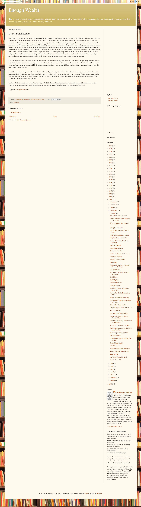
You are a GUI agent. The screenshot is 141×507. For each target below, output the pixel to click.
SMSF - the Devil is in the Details (120, 254)
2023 (110, 154)
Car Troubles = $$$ (115, 360)
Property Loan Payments (117, 259)
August (113, 213)
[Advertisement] (119, 60)
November (114, 205)
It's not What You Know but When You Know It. (120, 219)
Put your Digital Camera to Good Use (121, 308)
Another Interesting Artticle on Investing (119, 241)
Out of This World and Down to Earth (119, 231)
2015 (110, 177)
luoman (87, 493)
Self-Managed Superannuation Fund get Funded (120, 301)
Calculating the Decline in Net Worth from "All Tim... (121, 329)
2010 (110, 191)
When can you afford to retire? (119, 333)
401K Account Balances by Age (119, 235)
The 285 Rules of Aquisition (118, 216)
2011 (110, 188)
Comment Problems (116, 283)
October (113, 208)
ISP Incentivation (115, 270)
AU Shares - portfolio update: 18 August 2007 (119, 273)
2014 (110, 180)
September (114, 210)
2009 (110, 194)
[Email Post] (48, 99)
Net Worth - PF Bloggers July (119, 313)
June (112, 366)
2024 (110, 151)
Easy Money (113, 262)
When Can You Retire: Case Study (120, 325)
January (113, 380)
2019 (110, 166)
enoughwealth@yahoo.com (124, 392)
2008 (110, 197)
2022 (110, 157)
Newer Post (12, 116)
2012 (110, 185)
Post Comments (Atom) (24, 120)
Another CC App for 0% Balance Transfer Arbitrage (119, 266)
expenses (16, 102)
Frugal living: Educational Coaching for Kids (120, 339)
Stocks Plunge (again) (116, 343)
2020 (110, 163)
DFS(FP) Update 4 (115, 346)
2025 (110, 149)
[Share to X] (56, 99)
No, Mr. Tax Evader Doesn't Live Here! (120, 294)
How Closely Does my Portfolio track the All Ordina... (121, 321)
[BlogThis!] (54, 99)
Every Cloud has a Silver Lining (119, 297)
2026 (110, 146)
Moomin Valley (112, 101)
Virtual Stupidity (115, 310)
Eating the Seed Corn (116, 228)
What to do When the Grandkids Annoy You (119, 224)
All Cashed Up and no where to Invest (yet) (119, 289)
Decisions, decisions (116, 257)
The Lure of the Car (116, 251)
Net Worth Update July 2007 (118, 357)
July (112, 363)
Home (55, 116)
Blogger (99, 493)
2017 (110, 171)
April (112, 372)
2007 (110, 199)
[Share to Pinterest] (60, 99)
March (113, 375)
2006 (110, 384)
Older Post (97, 116)
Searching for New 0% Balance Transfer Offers (119, 317)
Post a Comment (16, 112)
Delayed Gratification (116, 248)
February (113, 377)
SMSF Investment (115, 245)
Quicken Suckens (115, 285)
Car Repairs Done (115, 335)
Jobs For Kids (114, 354)
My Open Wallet (113, 98)
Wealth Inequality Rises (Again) (119, 351)
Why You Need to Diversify (118, 238)
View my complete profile (114, 426)
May (112, 369)
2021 (110, 160)
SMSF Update (114, 280)
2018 (110, 168)
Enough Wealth (24, 9)
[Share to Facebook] (58, 99)
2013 (110, 182)
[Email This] (52, 99)
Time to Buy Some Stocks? (118, 305)
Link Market (113, 277)
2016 (110, 174)
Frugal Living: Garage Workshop (120, 348)
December (114, 202)
